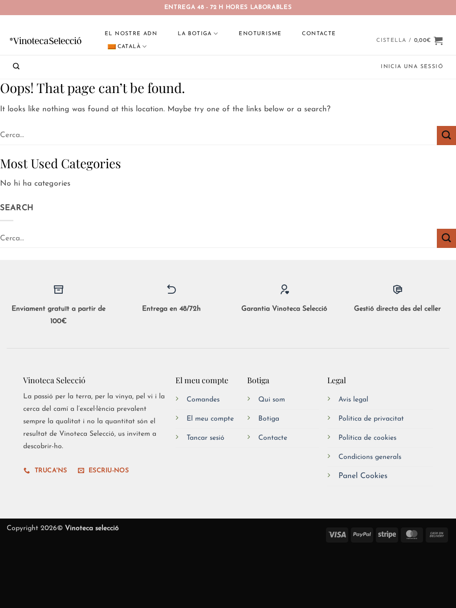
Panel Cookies (362, 476)
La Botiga (195, 33)
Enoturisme (260, 33)
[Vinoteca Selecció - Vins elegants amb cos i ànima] (46, 40)
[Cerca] (16, 66)
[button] (409, 40)
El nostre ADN (131, 33)
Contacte (319, 33)
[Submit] (446, 135)
